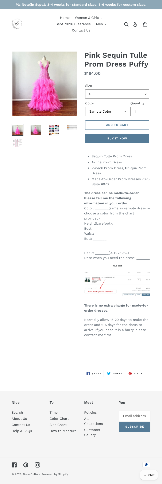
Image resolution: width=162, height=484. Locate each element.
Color (89, 103)
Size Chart (58, 425)
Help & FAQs (22, 431)
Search (17, 412)
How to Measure (63, 431)
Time (54, 412)
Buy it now (117, 138)
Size (88, 86)
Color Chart (59, 419)
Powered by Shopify (55, 474)
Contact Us (21, 425)
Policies (90, 412)
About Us (19, 419)
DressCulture (31, 474)
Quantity (137, 103)
